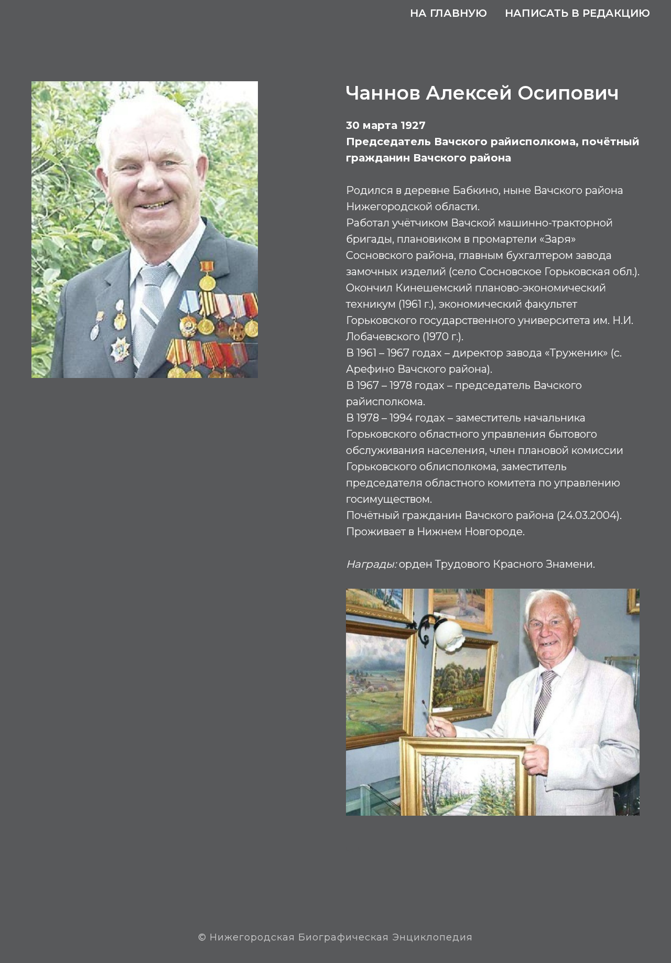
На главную (448, 13)
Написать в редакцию (577, 13)
